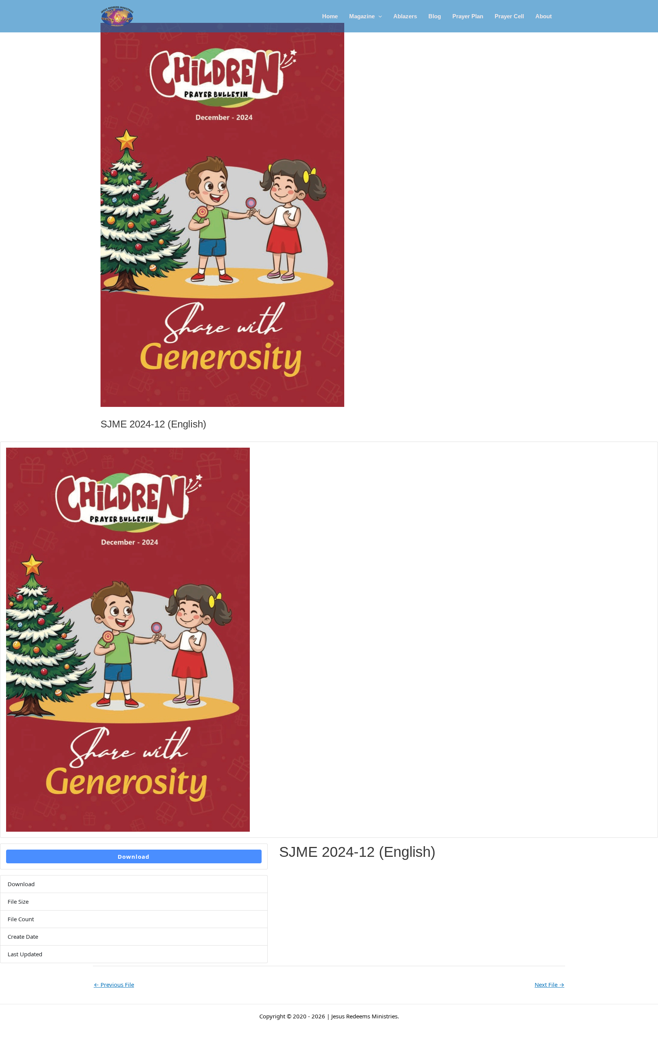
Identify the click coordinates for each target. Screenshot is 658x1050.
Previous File (114, 984)
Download (134, 856)
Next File (549, 984)
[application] (378, 16)
